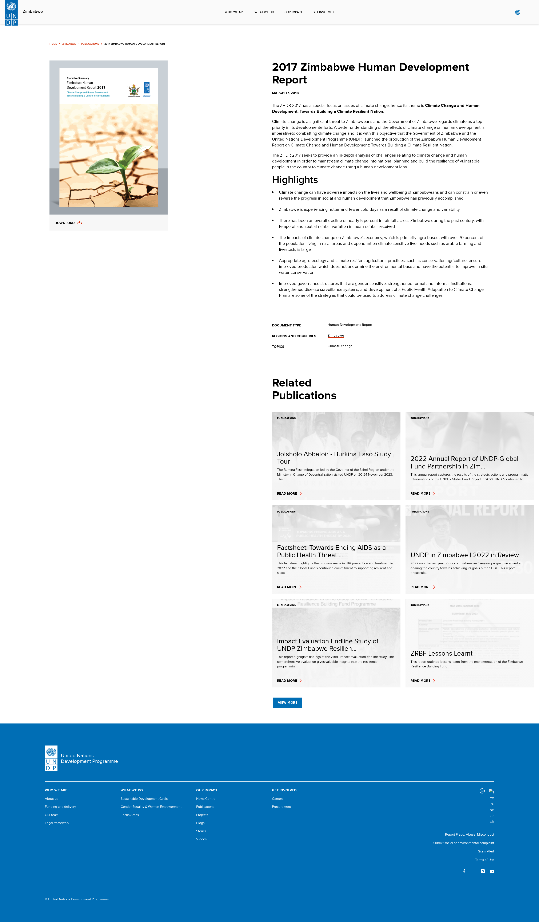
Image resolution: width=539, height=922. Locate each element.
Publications (90, 43)
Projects (202, 815)
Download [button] (65, 223)
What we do (264, 12)
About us (51, 798)
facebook (464, 871)
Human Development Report (350, 324)
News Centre (205, 798)
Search (526, 12)
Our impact (293, 12)
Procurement (281, 806)
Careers (277, 798)
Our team (52, 815)
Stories (201, 831)
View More (287, 702)
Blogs (200, 823)
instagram (483, 871)
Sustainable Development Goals (144, 798)
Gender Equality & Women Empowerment (151, 806)
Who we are (234, 12)
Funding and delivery (60, 806)
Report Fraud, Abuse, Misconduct (469, 834)
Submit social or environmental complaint (463, 842)
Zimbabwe (33, 11)
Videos (201, 839)
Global (517, 12)
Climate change (340, 346)
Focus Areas (130, 815)
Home (53, 43)
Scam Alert (486, 851)
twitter (473, 871)
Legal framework (57, 823)
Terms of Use (484, 859)
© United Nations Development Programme (77, 899)
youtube (492, 871)
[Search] (491, 806)
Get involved (323, 12)
